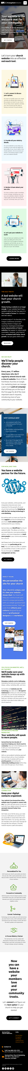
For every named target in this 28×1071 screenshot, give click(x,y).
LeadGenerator (20, 1040)
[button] (25, 3)
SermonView (19, 1035)
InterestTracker (20, 1042)
